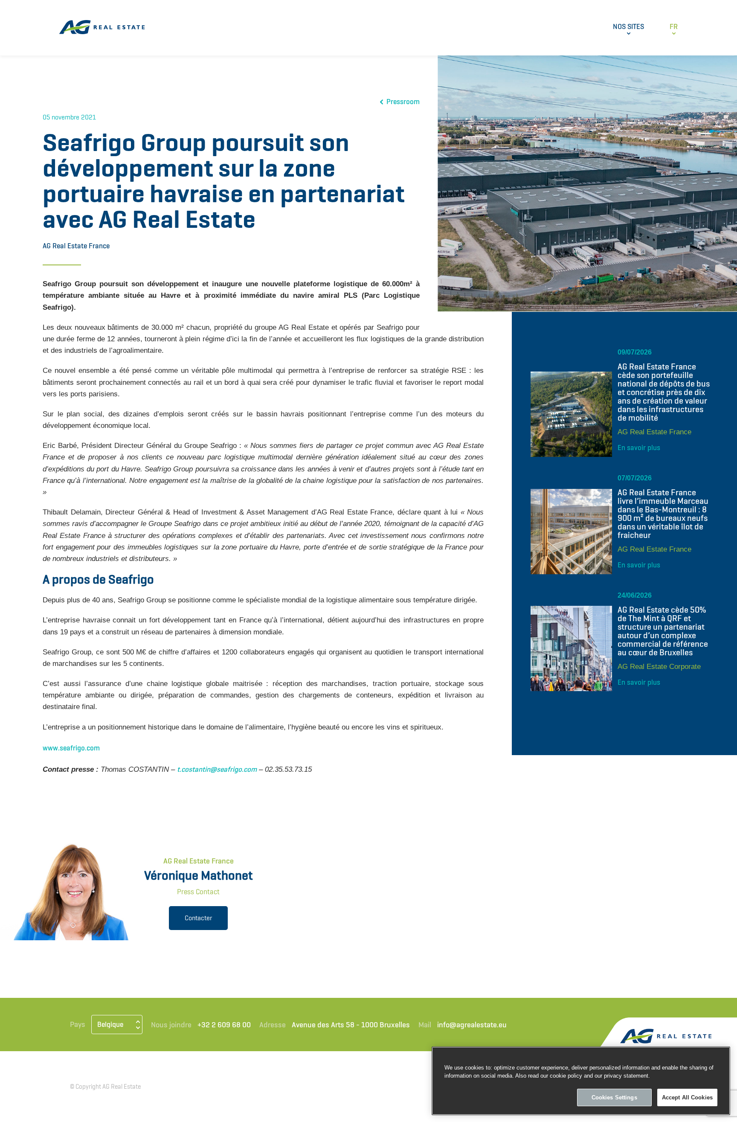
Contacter (198, 917)
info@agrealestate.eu (472, 1024)
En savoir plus (639, 447)
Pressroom (403, 101)
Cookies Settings (614, 1097)
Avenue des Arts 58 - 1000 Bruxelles (351, 1024)
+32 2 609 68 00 (224, 1024)
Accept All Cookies (687, 1097)
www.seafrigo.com (71, 748)
